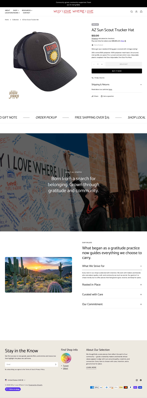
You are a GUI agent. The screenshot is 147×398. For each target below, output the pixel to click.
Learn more (91, 367)
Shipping (95, 39)
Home (7, 19)
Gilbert (65, 368)
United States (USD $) (15, 380)
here (110, 89)
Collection (15, 19)
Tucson (66, 365)
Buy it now (117, 71)
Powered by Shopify (35, 385)
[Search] (132, 12)
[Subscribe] (56, 364)
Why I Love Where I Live (19, 385)
